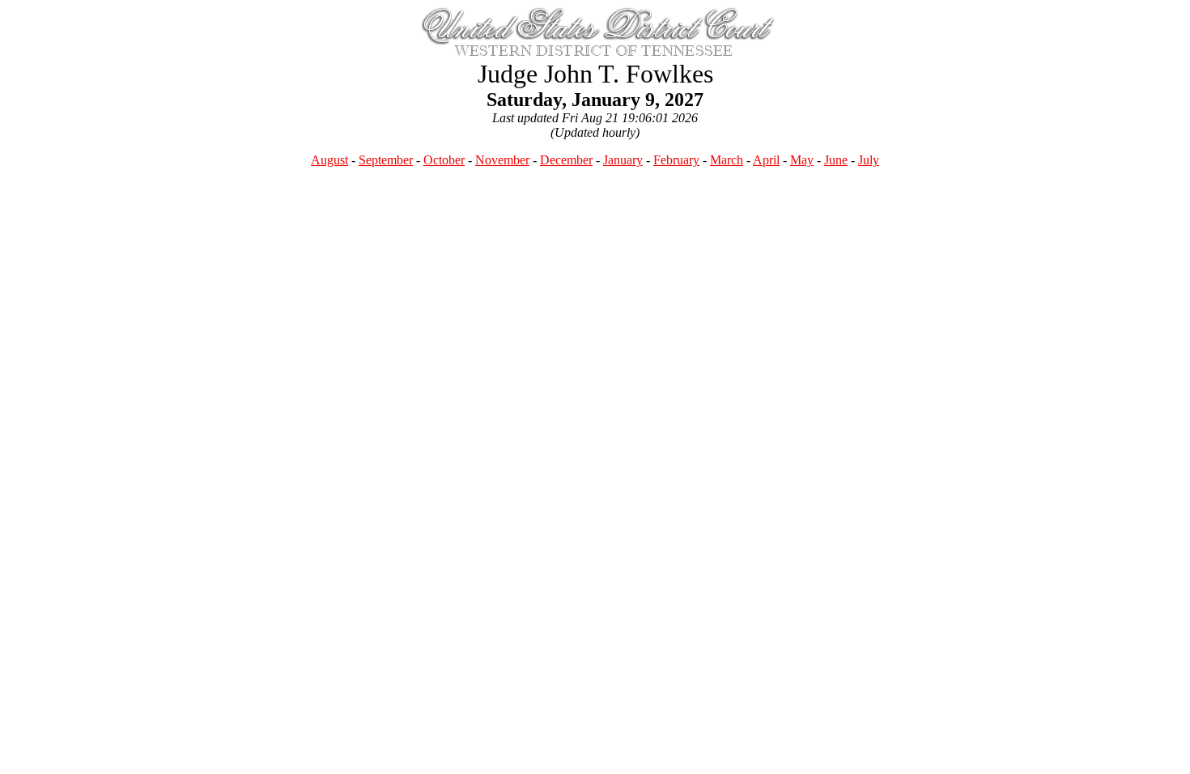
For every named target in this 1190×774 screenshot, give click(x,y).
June (836, 160)
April (766, 160)
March (726, 160)
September (386, 160)
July (868, 160)
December (566, 160)
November (502, 160)
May (802, 160)
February (676, 160)
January (623, 160)
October (444, 160)
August (329, 160)
